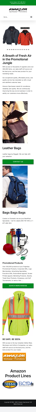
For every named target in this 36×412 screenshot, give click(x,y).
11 (26, 49)
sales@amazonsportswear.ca (18, 3)
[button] (4, 384)
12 (28, 49)
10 (24, 49)
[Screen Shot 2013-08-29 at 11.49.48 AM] (14, 353)
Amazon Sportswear (24, 402)
